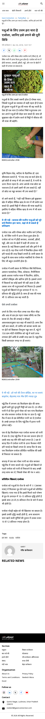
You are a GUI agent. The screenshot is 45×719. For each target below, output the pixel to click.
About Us (5, 674)
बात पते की (39, 11)
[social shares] (4, 693)
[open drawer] (3, 3)
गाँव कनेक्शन (6, 45)
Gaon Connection (8, 18)
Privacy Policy (27, 674)
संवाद (4, 661)
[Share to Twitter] (9, 50)
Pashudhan (22, 18)
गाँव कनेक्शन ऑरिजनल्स (30, 657)
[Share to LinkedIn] (20, 50)
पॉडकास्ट (25, 654)
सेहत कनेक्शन (27, 664)
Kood (4, 681)
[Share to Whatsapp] (14, 50)
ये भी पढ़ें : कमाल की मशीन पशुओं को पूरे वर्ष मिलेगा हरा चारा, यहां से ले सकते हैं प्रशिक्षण (22, 223)
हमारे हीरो (28, 11)
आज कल (5, 11)
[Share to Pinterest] (25, 50)
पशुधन (4, 650)
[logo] (23, 4)
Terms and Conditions (11, 677)
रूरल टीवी (25, 661)
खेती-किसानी (16, 11)
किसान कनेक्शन (27, 650)
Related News (13, 561)
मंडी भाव (5, 664)
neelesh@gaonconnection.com (19, 708)
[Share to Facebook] (4, 50)
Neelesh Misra (28, 677)
